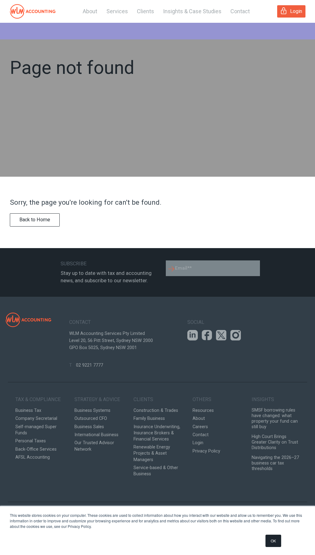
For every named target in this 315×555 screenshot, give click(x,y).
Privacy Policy (206, 451)
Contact (240, 11)
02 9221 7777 (89, 365)
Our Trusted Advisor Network (94, 446)
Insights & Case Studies (192, 11)
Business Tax (28, 410)
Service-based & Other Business (156, 471)
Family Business (149, 418)
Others (202, 399)
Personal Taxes (30, 441)
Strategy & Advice (97, 399)
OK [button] (273, 540)
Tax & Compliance (38, 399)
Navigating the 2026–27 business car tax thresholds (275, 463)
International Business (96, 434)
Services (117, 11)
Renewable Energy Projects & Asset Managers (152, 453)
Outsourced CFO (90, 418)
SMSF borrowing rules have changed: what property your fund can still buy (275, 418)
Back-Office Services (36, 449)
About (90, 11)
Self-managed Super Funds (36, 430)
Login (296, 11)
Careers (200, 426)
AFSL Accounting (32, 457)
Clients (145, 11)
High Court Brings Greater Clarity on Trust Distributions (275, 442)
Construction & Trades (156, 410)
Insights (263, 399)
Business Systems (92, 410)
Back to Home (34, 220)
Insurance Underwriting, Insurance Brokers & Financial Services (157, 433)
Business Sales (89, 426)
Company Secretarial (36, 418)
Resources (203, 410)
